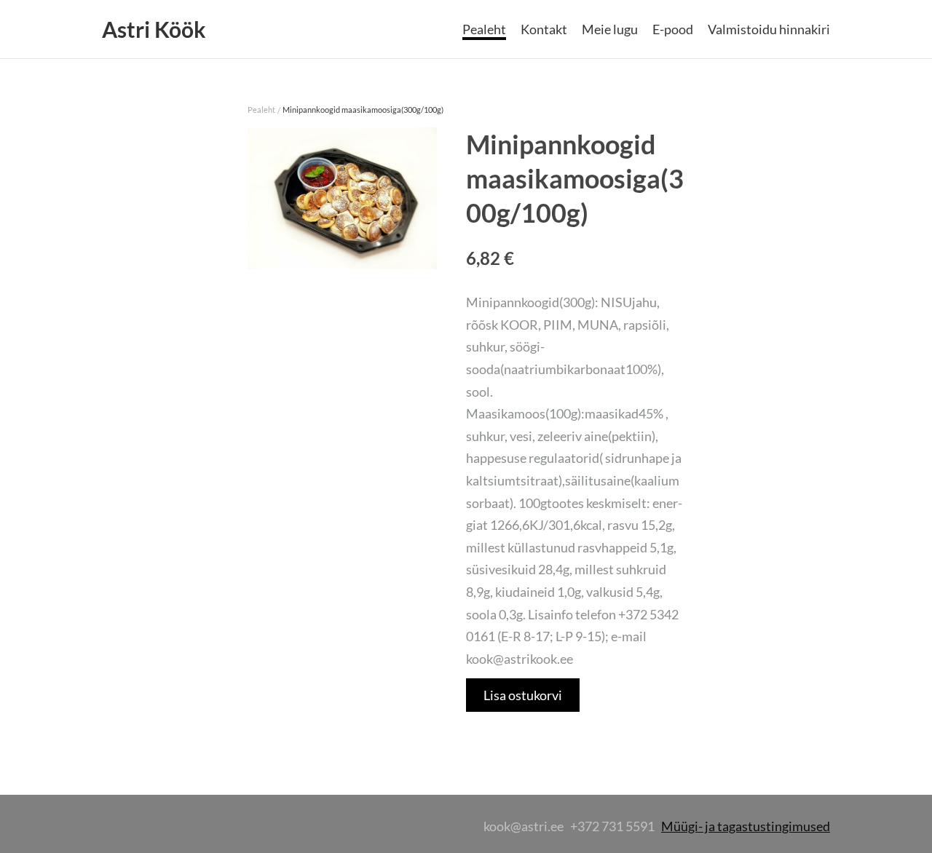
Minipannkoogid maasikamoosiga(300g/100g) (363, 109)
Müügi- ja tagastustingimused (745, 826)
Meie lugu (610, 29)
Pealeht (484, 29)
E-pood (672, 29)
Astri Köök (154, 29)
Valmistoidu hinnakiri (769, 29)
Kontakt (544, 29)
